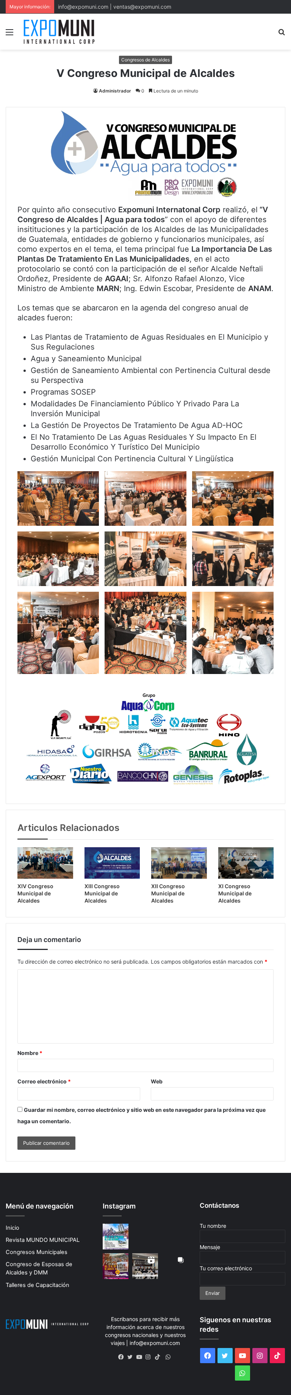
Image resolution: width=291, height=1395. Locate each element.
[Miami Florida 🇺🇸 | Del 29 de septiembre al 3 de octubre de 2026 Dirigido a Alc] (115, 1236)
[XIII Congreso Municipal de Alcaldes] (112, 862)
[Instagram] (150, 1357)
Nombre (29, 1053)
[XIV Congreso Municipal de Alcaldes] (45, 862)
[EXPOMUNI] (59, 31)
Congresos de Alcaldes (145, 60)
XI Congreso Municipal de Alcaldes (235, 893)
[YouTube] (141, 1357)
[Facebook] (122, 1357)
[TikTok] (159, 1357)
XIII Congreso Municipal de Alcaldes (102, 893)
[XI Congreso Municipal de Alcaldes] (246, 863)
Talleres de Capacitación (37, 1285)
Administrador (115, 91)
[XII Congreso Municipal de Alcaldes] (179, 863)
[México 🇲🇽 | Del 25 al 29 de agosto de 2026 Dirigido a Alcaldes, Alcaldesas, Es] (115, 1266)
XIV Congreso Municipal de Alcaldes (35, 893)
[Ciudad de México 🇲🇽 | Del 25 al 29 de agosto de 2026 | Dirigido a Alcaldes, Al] (145, 1236)
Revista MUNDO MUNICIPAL (43, 1240)
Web (157, 1081)
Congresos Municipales (36, 1252)
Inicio (12, 1227)
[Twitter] (131, 1357)
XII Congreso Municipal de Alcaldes (168, 893)
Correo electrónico (44, 1081)
